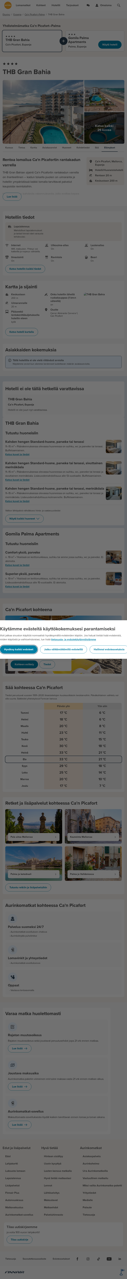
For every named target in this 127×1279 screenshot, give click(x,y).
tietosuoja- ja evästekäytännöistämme (73, 639)
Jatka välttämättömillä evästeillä (63, 649)
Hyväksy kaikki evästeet (18, 649)
